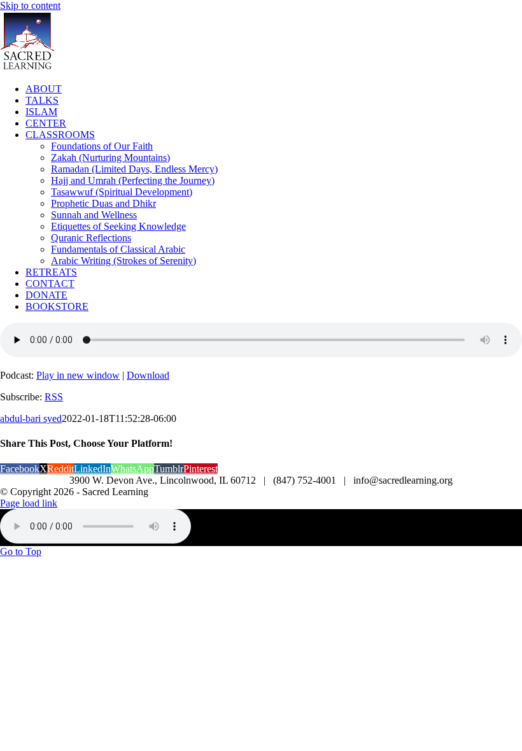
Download (148, 375)
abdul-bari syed (31, 418)
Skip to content (30, 5)
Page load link (28, 503)
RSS (54, 396)
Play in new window (78, 375)
